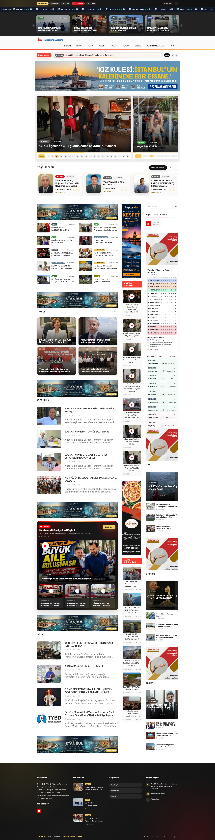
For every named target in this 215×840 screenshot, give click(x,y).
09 (82, 156)
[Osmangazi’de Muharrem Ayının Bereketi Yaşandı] (132, 573)
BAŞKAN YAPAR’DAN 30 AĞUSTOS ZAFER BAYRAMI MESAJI (61, 268)
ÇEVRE (54, 276)
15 (107, 156)
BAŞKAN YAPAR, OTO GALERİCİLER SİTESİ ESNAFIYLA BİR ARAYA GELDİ (86, 456)
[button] (40, 123)
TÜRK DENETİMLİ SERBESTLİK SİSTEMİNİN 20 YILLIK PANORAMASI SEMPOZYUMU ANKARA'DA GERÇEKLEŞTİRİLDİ (162, 706)
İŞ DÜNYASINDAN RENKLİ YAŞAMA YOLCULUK (132, 610)
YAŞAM (54, 224)
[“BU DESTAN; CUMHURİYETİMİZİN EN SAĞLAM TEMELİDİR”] (85, 240)
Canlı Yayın (79, 3)
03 (56, 156)
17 (115, 156)
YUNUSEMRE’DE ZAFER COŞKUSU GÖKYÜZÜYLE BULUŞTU (103, 255)
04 (61, 156)
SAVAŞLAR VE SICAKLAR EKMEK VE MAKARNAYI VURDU (160, 596)
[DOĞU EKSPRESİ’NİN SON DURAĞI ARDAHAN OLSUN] (131, 404)
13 (98, 156)
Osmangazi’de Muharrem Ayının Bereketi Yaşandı (131, 583)
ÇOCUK (97, 276)
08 (77, 156)
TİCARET (114, 46)
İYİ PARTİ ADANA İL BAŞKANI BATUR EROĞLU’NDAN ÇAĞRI (95, 370)
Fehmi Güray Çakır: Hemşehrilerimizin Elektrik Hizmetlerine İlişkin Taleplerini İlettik (95, 341)
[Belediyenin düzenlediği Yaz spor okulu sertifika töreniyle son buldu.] (150, 517)
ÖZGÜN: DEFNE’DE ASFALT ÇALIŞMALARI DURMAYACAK (62, 280)
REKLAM (126, 46)
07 (73, 156)
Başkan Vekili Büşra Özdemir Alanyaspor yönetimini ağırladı (105, 228)
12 (94, 156)
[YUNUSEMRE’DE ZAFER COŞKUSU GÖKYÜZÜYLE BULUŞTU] (85, 253)
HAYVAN (79, 46)
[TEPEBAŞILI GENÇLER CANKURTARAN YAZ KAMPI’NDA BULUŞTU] (150, 528)
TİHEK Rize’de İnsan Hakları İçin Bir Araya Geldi (167, 735)
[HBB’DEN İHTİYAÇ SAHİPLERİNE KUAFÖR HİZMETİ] (43, 227)
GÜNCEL (138, 46)
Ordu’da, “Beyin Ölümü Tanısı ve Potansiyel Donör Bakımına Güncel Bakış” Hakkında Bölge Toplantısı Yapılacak (90, 714)
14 (103, 156)
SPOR (54, 237)
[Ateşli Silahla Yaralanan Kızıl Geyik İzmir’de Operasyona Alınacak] (131, 375)
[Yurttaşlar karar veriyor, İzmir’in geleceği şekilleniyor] (132, 703)
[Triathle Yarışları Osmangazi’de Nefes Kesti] (150, 506)
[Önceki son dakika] (172, 55)
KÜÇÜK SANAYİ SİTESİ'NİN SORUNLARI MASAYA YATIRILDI (166, 637)
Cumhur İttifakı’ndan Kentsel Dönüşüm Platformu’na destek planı (53, 370)
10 (86, 156)
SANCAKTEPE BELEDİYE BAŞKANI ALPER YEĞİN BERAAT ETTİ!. (165, 724)
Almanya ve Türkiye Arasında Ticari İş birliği (131, 441)
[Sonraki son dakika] (176, 55)
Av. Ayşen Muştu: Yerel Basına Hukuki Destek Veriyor (132, 359)
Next (176, 486)
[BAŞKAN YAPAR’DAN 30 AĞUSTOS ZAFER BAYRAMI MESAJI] (43, 266)
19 (123, 156)
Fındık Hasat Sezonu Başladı (164, 615)
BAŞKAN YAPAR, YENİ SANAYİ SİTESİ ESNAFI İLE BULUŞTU (89, 410)
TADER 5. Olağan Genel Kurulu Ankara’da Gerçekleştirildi (131, 308)
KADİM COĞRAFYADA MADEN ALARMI (131, 688)
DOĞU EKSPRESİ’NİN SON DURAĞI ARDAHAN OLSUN (132, 415)
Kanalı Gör (108, 527)
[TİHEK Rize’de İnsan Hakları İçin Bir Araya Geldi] (150, 735)
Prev (148, 486)
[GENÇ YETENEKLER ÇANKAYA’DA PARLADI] (85, 279)
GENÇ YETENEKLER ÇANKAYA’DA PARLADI (102, 280)
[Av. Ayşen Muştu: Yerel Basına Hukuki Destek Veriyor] (131, 349)
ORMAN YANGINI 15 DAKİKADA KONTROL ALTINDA (131, 663)
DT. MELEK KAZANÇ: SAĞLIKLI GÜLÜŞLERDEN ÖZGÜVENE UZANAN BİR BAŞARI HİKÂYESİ (88, 691)
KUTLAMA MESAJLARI (155, 46)
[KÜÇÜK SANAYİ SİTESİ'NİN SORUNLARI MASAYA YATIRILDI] (150, 637)
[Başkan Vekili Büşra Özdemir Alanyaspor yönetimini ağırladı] (85, 227)
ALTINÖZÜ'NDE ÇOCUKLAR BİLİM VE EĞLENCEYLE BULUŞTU (91, 479)
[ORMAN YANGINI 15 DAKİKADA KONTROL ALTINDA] (132, 652)
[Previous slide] (170, 167)
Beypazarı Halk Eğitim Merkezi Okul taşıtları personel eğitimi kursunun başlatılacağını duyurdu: (107, 55)
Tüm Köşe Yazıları (157, 167)
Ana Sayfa (114, 785)
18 (119, 156)
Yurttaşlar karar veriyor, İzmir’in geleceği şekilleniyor (132, 713)
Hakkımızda (115, 790)
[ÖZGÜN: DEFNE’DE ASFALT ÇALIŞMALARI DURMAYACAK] (43, 279)
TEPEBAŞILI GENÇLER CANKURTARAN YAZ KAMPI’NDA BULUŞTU (165, 527)
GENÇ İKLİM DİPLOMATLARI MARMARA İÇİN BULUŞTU (95, 805)
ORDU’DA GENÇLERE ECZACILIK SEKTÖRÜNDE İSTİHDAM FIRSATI (89, 644)
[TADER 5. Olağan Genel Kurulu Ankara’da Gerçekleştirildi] (131, 296)
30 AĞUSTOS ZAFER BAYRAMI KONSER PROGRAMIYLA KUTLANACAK (63, 255)
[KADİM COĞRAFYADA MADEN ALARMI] (132, 679)
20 (128, 156)
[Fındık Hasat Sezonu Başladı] (150, 615)
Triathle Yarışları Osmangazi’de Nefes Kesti (167, 506)
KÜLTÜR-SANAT (99, 250)
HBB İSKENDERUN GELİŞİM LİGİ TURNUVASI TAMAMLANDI (61, 242)
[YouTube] (176, 3)
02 (52, 156)
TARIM (91, 46)
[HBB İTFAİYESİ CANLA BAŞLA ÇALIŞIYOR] (131, 325)
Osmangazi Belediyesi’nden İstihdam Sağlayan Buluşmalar (167, 625)
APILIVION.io (7, 9)
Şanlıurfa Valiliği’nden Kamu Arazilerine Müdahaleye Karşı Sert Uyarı (165, 746)
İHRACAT (67, 46)
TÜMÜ (172, 46)
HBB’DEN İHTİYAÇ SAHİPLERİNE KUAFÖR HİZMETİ (60, 229)
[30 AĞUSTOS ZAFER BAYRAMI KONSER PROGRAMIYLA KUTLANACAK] (43, 253)
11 (90, 156)
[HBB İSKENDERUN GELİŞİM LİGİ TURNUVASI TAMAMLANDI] (43, 240)
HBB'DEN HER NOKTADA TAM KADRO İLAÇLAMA (132, 636)
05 (65, 156)
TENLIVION (41, 836)
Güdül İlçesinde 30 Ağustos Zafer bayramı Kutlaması (94, 820)
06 (69, 156)
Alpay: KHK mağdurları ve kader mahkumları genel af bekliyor (54, 341)
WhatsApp (155, 799)
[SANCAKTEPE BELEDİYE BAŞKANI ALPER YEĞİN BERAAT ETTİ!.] (150, 725)
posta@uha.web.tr (158, 793)
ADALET (102, 46)
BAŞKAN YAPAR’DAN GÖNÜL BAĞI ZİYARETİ (88, 431)
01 (48, 156)
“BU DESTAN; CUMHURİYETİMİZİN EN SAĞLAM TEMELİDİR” (103, 242)
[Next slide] (176, 167)
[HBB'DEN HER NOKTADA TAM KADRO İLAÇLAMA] (132, 626)
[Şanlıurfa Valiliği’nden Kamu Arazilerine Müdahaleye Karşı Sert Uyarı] (150, 746)
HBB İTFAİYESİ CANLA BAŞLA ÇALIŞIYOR (131, 334)
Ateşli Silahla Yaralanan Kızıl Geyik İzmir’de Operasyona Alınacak (132, 387)
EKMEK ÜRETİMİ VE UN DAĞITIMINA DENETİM (94, 788)
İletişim (55, 3)
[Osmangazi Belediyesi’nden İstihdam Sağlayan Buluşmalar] (150, 626)
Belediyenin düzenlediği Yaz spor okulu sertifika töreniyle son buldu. (167, 516)
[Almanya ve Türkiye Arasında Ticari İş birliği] (131, 431)
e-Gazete (91, 3)
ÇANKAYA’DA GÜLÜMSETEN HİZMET (84, 666)
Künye (67, 3)
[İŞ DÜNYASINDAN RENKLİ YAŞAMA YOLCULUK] (132, 599)
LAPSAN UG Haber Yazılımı (72, 836)
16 (111, 156)
